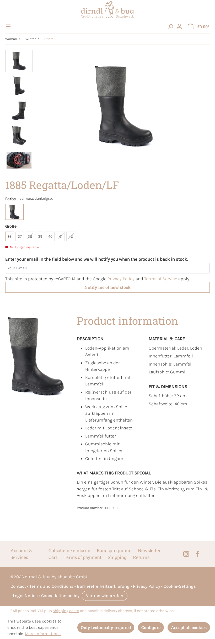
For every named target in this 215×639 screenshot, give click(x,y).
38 (30, 236)
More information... (43, 633)
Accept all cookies (189, 627)
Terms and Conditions (51, 586)
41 (60, 236)
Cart (53, 557)
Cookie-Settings (180, 586)
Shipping (117, 557)
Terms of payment (82, 557)
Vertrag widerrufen (104, 595)
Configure (150, 627)
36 (9, 236)
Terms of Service (160, 278)
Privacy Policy (121, 278)
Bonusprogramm (114, 550)
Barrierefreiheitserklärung (103, 586)
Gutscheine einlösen (69, 550)
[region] (107, 112)
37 (20, 236)
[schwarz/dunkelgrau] (14, 212)
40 (50, 236)
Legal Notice (25, 595)
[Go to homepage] (107, 9)
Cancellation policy (60, 595)
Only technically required (106, 627)
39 (40, 236)
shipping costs (66, 611)
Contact (18, 586)
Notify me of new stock (107, 287)
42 (71, 236)
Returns (141, 557)
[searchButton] (170, 26)
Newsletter (149, 550)
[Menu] (9, 26)
